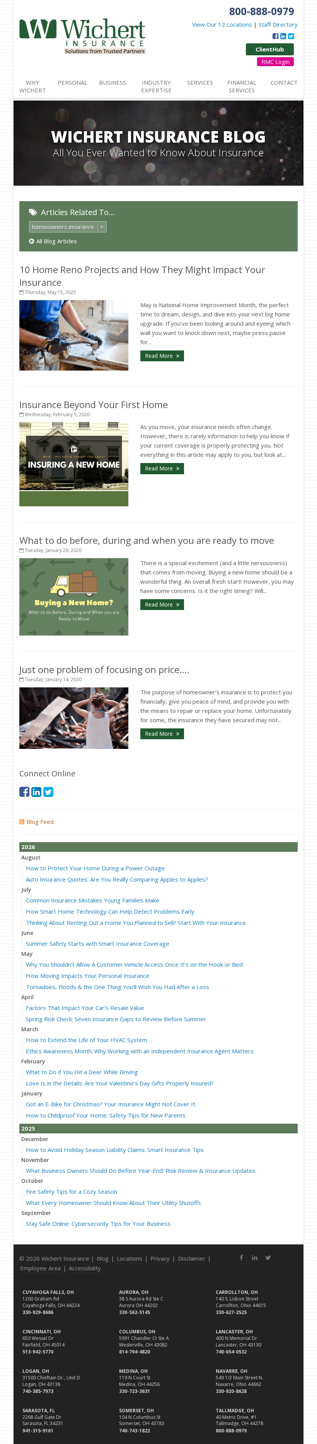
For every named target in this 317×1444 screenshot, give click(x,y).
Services (200, 82)
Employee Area (40, 1268)
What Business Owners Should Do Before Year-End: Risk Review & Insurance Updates (141, 1170)
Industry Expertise (156, 86)
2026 (28, 847)
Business (112, 82)
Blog (103, 1258)
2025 (28, 1128)
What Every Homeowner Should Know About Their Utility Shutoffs (113, 1202)
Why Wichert (32, 86)
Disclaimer (191, 1258)
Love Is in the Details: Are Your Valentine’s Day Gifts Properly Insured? (120, 1083)
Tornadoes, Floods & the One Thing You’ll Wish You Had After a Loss (117, 987)
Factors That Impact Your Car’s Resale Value (85, 1008)
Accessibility (85, 1268)
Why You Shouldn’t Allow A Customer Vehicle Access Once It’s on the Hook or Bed (134, 964)
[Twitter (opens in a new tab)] (291, 36)
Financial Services (241, 86)
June (27, 932)
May (27, 953)
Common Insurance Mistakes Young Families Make (92, 900)
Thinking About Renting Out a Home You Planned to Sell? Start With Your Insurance (136, 922)
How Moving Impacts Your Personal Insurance (87, 975)
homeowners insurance (63, 227)
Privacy (160, 1258)
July (26, 889)
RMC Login (275, 61)
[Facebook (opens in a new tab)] (275, 36)
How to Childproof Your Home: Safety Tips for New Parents (106, 1115)
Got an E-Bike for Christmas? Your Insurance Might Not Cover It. (111, 1104)
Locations (129, 1258)
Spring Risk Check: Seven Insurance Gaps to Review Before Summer (116, 1019)
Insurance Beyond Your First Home (93, 404)
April (27, 997)
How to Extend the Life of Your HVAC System (86, 1040)
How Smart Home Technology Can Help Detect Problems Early (110, 911)
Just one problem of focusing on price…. (104, 669)
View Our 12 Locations (222, 24)
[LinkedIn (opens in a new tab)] (283, 36)
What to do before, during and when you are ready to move (146, 540)
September (36, 1213)
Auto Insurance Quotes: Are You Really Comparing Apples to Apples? (117, 879)
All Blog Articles (56, 241)
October (32, 1180)
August (31, 857)
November (35, 1160)
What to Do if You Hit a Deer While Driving (82, 1072)
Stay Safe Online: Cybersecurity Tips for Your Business (98, 1223)
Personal (72, 82)
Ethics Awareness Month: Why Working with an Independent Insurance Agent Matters (140, 1051)
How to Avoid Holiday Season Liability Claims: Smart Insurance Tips (115, 1149)
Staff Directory (278, 24)
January (32, 1093)
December (34, 1139)
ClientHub (270, 49)
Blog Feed (40, 821)
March (29, 1029)
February (33, 1061)
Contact (284, 82)
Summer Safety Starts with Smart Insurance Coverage (97, 943)
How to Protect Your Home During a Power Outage (95, 868)
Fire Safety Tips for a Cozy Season (71, 1191)
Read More (159, 355)
